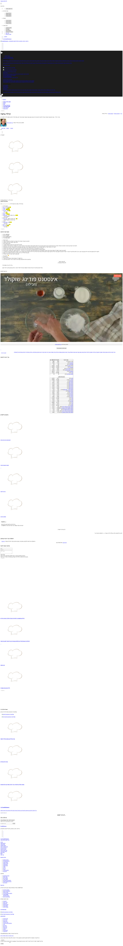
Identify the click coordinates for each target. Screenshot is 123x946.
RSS (1, 853)
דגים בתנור (5, 931)
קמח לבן (4, 210)
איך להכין (53, 89)
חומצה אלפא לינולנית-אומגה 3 (67, 408)
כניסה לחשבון (7, 55)
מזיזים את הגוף (19, 92)
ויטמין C (71, 392)
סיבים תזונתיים (70, 374)
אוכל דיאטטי (35, 63)
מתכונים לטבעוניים (58, 60)
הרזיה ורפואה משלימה (11, 92)
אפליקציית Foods (6, 65)
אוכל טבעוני (5, 865)
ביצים (4, 214)
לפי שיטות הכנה (6, 63)
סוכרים (69, 365)
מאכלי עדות (26, 63)
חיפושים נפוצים (3, 916)
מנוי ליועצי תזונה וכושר (5, 840)
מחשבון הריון (5, 85)
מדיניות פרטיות (3, 847)
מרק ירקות (5, 919)
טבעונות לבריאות (45, 92)
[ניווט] (1, 51)
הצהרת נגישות (8, 34)
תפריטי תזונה (26, 74)
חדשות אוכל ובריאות (7, 89)
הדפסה (7, 128)
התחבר (5, 36)
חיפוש (4, 99)
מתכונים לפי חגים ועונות (14, 63)
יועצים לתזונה (5, 906)
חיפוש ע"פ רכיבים (13, 74)
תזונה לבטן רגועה (32, 92)
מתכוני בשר (37, 60)
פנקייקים (4, 925)
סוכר (4, 209)
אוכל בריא (31, 63)
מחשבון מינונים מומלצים (20, 81)
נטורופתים (5, 903)
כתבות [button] (7, 87)
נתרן (72, 372)
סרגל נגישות (5, 108)
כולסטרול (71, 371)
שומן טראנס (67, 369)
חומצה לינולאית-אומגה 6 (68, 409)
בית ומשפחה (48, 89)
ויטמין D (71, 393)
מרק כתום (5, 926)
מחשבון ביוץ (5, 86)
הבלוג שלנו (3, 852)
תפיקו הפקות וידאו (4, 935)
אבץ (72, 403)
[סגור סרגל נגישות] (1, 3)
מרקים (28, 60)
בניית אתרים (10, 935)
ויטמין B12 (71, 391)
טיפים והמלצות (14, 89)
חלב (4, 225)
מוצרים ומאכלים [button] (12, 71)
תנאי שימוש (5, 846)
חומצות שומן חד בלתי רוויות (67, 410)
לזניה (4, 924)
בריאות (44, 89)
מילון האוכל (5, 72)
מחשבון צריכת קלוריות (29, 81)
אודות (2, 842)
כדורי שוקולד (5, 922)
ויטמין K (71, 396)
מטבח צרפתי (110, 113)
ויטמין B (71, 381)
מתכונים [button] (11, 58)
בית (121, 113)
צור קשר (7, 33)
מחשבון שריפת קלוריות (23, 80)
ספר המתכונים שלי (61, 63)
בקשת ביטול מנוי (4, 851)
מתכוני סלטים (81, 60)
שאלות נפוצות (3, 845)
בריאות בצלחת (58, 92)
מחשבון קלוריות (31, 80)
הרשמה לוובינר (6, 107)
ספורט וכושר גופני (27, 89)
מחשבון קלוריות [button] (12, 75)
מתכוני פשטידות (75, 60)
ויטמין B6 (71, 388)
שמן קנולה (5, 218)
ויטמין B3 (71, 385)
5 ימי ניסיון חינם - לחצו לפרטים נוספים (10, 77)
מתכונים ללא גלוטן (23, 60)
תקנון (2, 846)
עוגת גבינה (5, 920)
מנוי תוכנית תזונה (4, 850)
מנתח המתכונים (69, 63)
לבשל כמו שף (39, 92)
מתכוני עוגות (69, 60)
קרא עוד (3, 541)
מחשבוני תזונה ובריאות (7, 79)
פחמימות (71, 364)
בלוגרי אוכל (5, 902)
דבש (4, 224)
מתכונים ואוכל (117, 113)
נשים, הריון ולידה (21, 89)
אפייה (53, 60)
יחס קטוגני (65, 542)
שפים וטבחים (5, 904)
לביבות (4, 929)
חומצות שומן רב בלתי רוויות (67, 406)
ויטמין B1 (71, 382)
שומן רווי (68, 368)
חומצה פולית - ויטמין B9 (68, 389)
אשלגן (72, 405)
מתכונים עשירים (49, 63)
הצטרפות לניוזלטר (6, 105)
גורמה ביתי (5, 92)
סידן (72, 398)
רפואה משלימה (34, 89)
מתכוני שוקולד (6, 870)
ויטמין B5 (71, 386)
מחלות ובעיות (40, 89)
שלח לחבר (3, 128)
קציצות (4, 102)
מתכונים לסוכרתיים (15, 60)
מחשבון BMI (5, 81)
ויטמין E (71, 395)
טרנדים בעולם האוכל (7, 60)
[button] (6, 58)
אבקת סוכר (5, 222)
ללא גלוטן (5, 871)
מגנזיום (71, 400)
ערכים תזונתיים (20, 74)
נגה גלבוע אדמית (9, 122)
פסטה (45, 60)
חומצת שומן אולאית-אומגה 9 (67, 412)
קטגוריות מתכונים (3, 857)
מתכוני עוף (42, 60)
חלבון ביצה (5, 215)
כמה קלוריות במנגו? (7, 101)
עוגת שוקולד (5, 918)
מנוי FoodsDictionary (7, 38)
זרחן (72, 402)
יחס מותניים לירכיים (7, 80)
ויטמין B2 (71, 384)
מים (4, 207)
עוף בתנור (5, 927)
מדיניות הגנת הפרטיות (5, 942)
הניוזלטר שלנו (4, 817)
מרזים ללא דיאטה (25, 92)
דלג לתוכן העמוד (4, 1)
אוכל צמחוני (64, 60)
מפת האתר (3, 844)
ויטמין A (71, 379)
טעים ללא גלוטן (52, 92)
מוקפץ (50, 60)
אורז (4, 104)
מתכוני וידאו (55, 63)
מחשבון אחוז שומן (11, 81)
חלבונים (71, 362)
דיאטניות (5, 901)
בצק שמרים (5, 930)
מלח (4, 213)
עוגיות (48, 60)
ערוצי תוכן (5, 88)
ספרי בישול (21, 63)
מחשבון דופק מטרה (15, 80)
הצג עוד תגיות (3, 352)
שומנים (71, 367)
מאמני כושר (5, 905)
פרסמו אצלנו (3, 843)
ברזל (72, 399)
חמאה (4, 208)
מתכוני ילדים (32, 60)
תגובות (11, 128)
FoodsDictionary (4, 826)
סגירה (2, 943)
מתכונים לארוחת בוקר (7, 923)
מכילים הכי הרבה (6, 74)
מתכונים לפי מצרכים (42, 63)
